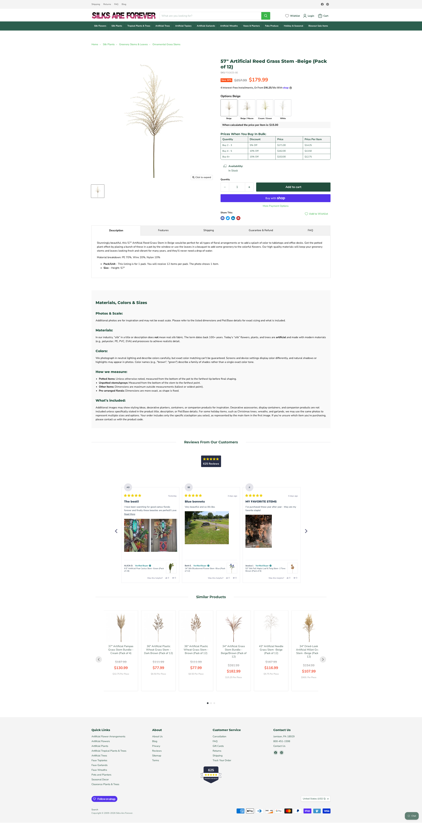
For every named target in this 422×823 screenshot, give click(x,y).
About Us (157, 736)
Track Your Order (222, 760)
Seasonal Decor (100, 779)
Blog (124, 4)
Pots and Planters (101, 774)
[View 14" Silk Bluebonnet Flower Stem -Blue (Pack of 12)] (232, 568)
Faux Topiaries (99, 760)
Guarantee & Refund (261, 230)
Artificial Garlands (206, 25)
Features (163, 230)
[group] (121, 650)
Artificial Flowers (100, 741)
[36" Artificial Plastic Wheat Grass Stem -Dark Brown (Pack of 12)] (158, 627)
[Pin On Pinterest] (238, 218)
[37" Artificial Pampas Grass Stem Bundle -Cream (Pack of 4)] (120, 627)
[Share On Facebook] (223, 218)
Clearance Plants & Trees (105, 784)
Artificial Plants (99, 746)
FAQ (116, 4)
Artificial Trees (162, 25)
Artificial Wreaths (229, 25)
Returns (107, 4)
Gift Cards (218, 746)
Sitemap (156, 755)
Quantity (225, 179)
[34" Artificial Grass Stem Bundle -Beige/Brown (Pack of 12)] (233, 627)
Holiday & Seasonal (293, 25)
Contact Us (279, 746)
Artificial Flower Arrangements (108, 736)
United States (314, 798)
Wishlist (295, 15)
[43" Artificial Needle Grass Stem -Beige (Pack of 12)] (271, 627)
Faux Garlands (99, 765)
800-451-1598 (281, 741)
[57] (97, 191)
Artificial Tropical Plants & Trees (108, 750)
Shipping (95, 4)
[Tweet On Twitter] (228, 218)
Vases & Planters (251, 25)
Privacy (156, 746)
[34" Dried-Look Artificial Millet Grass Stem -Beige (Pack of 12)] (308, 627)
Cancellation (219, 736)
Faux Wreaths (99, 770)
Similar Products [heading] (211, 597)
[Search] (265, 16)
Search (94, 809)
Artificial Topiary (183, 25)
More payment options (275, 206)
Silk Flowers (100, 25)
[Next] (306, 531)
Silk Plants (116, 25)
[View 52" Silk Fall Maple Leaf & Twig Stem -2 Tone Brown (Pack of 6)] (292, 568)
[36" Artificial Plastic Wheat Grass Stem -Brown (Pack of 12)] (196, 627)
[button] (137, 535)
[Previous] (116, 531)
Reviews (157, 750)
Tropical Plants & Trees (138, 25)
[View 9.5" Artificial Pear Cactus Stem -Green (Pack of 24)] (171, 568)
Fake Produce (271, 25)
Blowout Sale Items (318, 25)
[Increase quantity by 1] (249, 187)
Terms (155, 760)
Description (116, 230)
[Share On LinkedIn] (233, 218)
